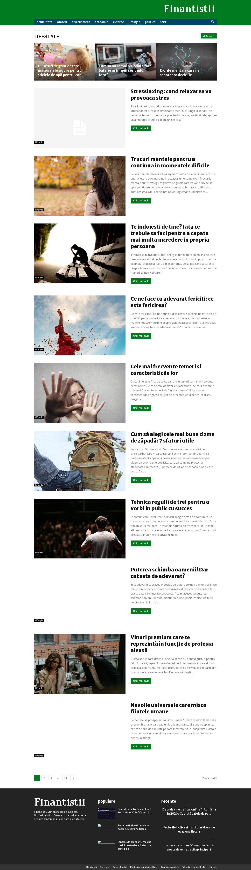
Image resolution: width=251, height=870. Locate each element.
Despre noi (91, 867)
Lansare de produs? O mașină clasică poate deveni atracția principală (134, 845)
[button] (212, 22)
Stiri (163, 22)
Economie (101, 22)
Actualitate (44, 22)
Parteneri (104, 867)
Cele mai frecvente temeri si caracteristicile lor (166, 369)
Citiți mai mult (141, 128)
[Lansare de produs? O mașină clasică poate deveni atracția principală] (106, 846)
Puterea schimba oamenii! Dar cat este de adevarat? (169, 572)
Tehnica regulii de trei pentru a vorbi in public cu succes (170, 505)
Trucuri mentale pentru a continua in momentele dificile (170, 162)
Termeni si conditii (170, 867)
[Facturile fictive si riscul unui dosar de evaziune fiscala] (106, 830)
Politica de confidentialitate (144, 867)
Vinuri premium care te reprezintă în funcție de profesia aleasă (172, 644)
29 (65, 778)
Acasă (37, 30)
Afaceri (62, 22)
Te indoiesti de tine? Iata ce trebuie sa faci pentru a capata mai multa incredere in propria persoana (170, 236)
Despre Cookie (120, 867)
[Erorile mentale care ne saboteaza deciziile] (186, 62)
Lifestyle (134, 22)
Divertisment (81, 22)
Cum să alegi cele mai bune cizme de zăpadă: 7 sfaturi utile (172, 437)
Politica (150, 22)
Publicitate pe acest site (193, 867)
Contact (212, 867)
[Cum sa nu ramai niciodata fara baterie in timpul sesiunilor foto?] (125, 62)
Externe (118, 22)
